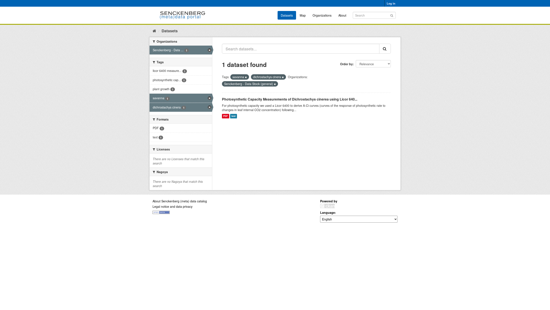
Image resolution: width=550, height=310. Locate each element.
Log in (391, 3)
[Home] (154, 30)
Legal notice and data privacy (172, 206)
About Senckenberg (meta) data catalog (180, 201)
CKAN (327, 206)
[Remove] (246, 77)
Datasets (287, 15)
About (342, 15)
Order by (346, 64)
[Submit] (392, 15)
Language (327, 212)
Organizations (322, 15)
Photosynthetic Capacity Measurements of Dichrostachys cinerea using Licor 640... (289, 99)
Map (303, 15)
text (233, 116)
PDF (225, 116)
